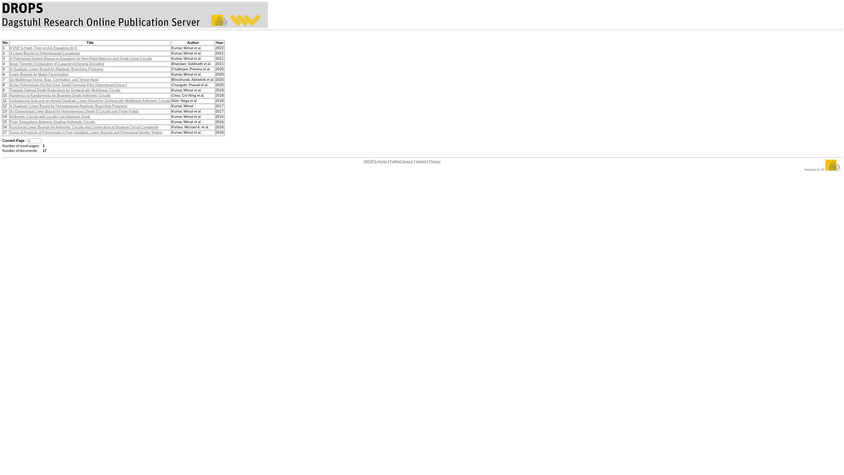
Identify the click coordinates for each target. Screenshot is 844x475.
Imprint (421, 161)
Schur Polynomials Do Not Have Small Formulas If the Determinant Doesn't (68, 85)
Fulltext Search (401, 161)
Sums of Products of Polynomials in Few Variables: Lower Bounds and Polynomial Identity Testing (86, 132)
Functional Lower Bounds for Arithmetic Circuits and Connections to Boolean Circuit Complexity (84, 127)
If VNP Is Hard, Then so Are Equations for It (43, 48)
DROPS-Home (375, 161)
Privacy (435, 161)
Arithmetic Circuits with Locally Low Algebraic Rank (50, 117)
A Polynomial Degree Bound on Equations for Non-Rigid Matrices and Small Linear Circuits (81, 58)
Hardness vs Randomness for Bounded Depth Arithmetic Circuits (60, 95)
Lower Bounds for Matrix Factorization (39, 74)
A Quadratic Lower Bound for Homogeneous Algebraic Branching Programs (68, 106)
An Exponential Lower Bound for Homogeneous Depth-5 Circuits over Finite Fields (74, 111)
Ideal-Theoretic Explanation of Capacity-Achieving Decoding (57, 64)
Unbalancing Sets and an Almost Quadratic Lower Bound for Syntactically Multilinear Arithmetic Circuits (90, 101)
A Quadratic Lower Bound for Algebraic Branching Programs (56, 69)
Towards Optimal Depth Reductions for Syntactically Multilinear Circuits (65, 90)
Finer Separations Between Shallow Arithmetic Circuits (52, 122)
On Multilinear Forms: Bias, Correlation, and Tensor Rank (54, 80)
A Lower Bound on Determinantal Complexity (45, 53)
